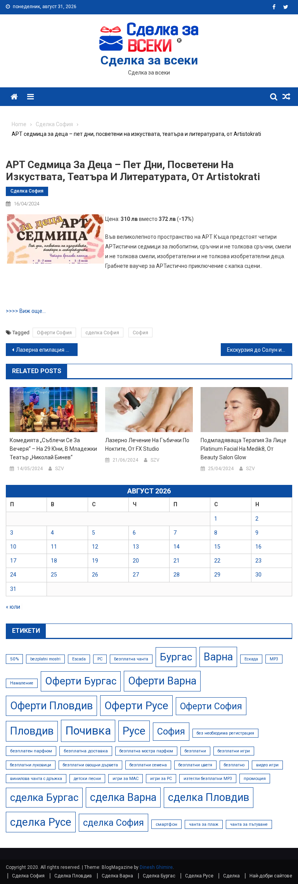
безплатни (195, 751)
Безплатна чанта (131, 659)
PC (99, 659)
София (140, 332)
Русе (134, 730)
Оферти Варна (162, 681)
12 (95, 547)
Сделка (231, 876)
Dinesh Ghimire (156, 867)
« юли (13, 607)
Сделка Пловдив (73, 876)
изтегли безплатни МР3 (208, 778)
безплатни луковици (30, 765)
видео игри (267, 765)
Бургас (176, 657)
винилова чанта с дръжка (36, 778)
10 (13, 547)
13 (136, 547)
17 (13, 560)
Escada (79, 659)
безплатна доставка (86, 751)
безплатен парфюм (31, 751)
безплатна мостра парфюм (146, 751)
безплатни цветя (195, 765)
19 (95, 560)
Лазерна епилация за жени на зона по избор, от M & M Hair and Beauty (47, 350)
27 (136, 574)
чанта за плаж (203, 824)
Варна (218, 657)
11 (54, 547)
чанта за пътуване (249, 824)
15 (217, 547)
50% (14, 659)
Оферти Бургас (80, 681)
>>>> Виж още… (26, 311)
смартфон (166, 824)
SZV (59, 468)
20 (136, 560)
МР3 (274, 659)
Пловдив (32, 731)
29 (217, 574)
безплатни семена (148, 765)
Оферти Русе (136, 705)
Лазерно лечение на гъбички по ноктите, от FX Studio (147, 444)
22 (217, 560)
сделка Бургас (44, 797)
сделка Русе (40, 822)
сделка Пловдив (208, 797)
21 (176, 560)
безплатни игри (234, 751)
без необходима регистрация (225, 733)
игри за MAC (126, 778)
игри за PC (161, 778)
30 (258, 574)
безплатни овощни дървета (90, 765)
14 (176, 547)
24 (13, 574)
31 (13, 589)
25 (54, 574)
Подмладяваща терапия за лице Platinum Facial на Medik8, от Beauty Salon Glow (243, 448)
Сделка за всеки (149, 60)
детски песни (87, 778)
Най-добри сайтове (270, 876)
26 (95, 574)
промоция (255, 778)
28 (176, 574)
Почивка (88, 730)
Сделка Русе (199, 876)
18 (54, 560)
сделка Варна (123, 797)
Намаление (21, 683)
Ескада (251, 659)
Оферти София (54, 332)
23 (258, 560)
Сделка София (26, 191)
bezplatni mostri (45, 659)
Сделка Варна (117, 876)
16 (258, 547)
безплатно (234, 765)
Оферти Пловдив (51, 706)
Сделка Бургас (159, 876)
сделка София (102, 332)
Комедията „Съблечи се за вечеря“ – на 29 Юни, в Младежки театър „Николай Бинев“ (53, 448)
